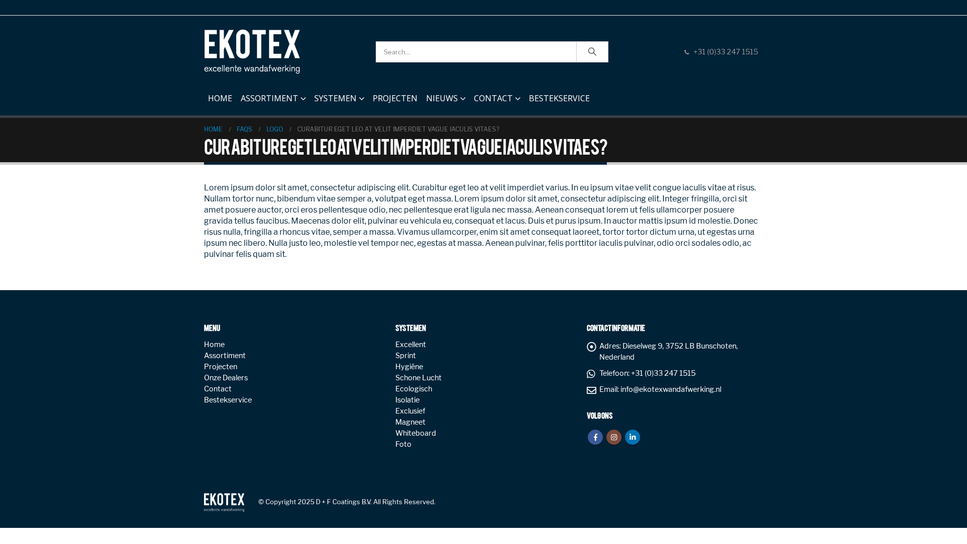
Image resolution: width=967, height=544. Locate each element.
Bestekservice (559, 98)
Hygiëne (409, 366)
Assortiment (269, 98)
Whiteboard (415, 433)
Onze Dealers (226, 377)
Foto (403, 444)
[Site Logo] (252, 51)
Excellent (410, 344)
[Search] (592, 52)
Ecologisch (413, 388)
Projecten (395, 98)
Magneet (410, 422)
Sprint (405, 355)
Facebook (595, 437)
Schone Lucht (418, 377)
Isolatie (407, 399)
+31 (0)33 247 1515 (726, 51)
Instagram (613, 437)
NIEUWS (442, 98)
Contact (493, 98)
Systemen (335, 98)
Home (220, 98)
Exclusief (410, 411)
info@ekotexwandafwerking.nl (670, 389)
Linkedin (632, 437)
